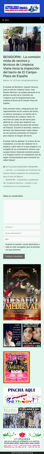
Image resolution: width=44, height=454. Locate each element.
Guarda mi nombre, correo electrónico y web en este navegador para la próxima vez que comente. (23, 247)
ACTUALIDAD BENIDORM (16, 167)
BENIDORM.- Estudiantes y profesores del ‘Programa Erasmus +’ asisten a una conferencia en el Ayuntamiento (20, 183)
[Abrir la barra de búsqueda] (41, 18)
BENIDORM (33, 167)
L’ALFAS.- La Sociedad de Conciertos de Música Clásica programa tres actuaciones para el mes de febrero (21, 173)
